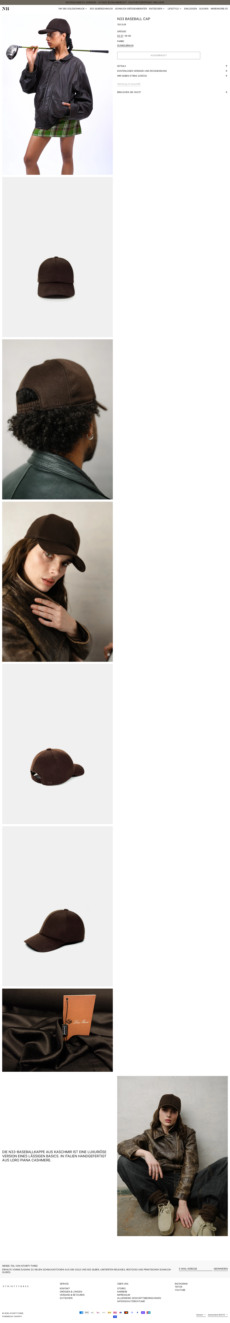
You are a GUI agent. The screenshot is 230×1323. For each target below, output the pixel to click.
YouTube (180, 1290)
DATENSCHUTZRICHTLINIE (131, 1301)
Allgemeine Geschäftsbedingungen (139, 1298)
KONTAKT (65, 1288)
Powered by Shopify (12, 1316)
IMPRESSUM (123, 1294)
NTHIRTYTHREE (16, 1313)
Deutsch (200, 1315)
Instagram (181, 1284)
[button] (219, 8)
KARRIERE (122, 1291)
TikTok (178, 1287)
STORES (121, 1288)
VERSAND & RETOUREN (72, 1294)
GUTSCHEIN (66, 1298)
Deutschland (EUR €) (217, 1315)
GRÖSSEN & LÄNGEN (71, 1291)
